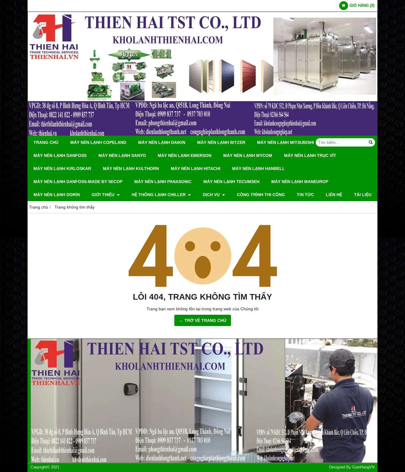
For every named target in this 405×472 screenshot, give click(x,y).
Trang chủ (46, 142)
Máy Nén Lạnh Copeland (98, 142)
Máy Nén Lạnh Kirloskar (62, 168)
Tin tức (305, 194)
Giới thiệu (104, 194)
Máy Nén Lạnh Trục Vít (310, 155)
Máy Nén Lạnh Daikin (161, 142)
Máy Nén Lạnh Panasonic (163, 181)
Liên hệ (334, 194)
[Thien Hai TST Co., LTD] (202, 134)
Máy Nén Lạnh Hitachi (195, 168)
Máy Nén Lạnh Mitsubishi (285, 142)
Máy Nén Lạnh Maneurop (299, 181)
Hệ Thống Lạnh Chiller (159, 194)
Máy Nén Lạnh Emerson (184, 155)
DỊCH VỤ (212, 194)
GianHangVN (363, 467)
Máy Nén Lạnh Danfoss (60, 155)
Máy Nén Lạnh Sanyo (122, 155)
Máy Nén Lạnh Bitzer (221, 142)
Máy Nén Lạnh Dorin (57, 194)
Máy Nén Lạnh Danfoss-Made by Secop (78, 181)
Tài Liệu (362, 194)
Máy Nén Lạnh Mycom (247, 155)
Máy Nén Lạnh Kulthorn (131, 168)
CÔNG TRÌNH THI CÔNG (261, 194)
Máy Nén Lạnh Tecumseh (231, 181)
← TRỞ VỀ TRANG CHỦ (202, 320)
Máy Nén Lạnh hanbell (258, 168)
